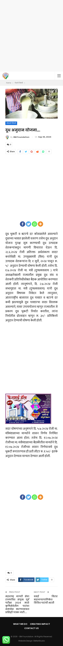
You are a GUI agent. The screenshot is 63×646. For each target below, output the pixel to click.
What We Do (20, 624)
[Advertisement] (31, 36)
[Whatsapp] (34, 224)
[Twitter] (28, 224)
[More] (40, 224)
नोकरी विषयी (11, 123)
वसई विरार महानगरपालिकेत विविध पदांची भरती (46, 599)
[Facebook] (22, 224)
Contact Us (31, 628)
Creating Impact (40, 624)
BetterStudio (39, 640)
